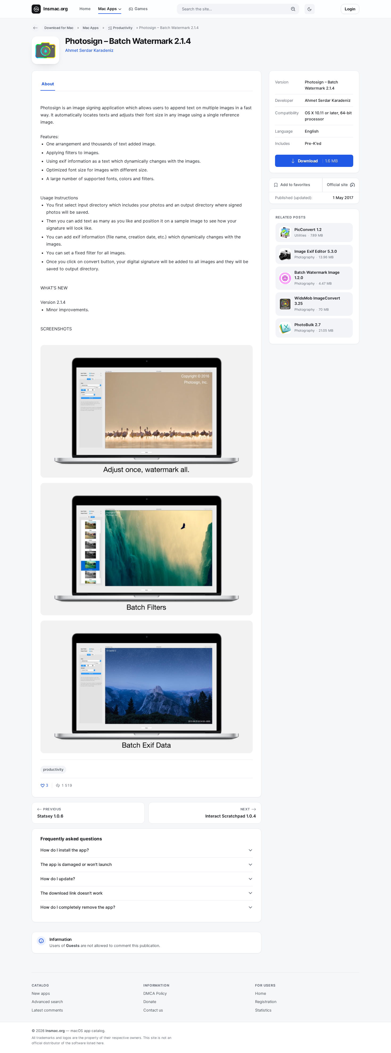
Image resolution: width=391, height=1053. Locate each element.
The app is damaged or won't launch (76, 864)
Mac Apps (107, 8)
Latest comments (47, 1010)
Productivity (122, 28)
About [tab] (47, 83)
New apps (41, 993)
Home (85, 8)
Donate (149, 1001)
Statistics (263, 1010)
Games (141, 8)
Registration (265, 1001)
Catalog (40, 985)
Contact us (153, 1010)
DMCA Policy (155, 993)
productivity (53, 769)
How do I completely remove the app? (77, 907)
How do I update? (57, 878)
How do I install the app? (64, 850)
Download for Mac (58, 28)
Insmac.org (55, 1031)
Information (156, 985)
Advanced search (47, 1001)
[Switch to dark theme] (310, 9)
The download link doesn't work (71, 893)
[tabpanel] (146, 425)
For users (265, 985)
